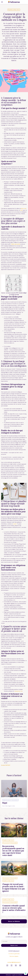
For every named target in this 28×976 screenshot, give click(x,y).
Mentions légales (14, 956)
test (21, 210)
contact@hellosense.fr (14, 962)
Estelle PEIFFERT (5, 765)
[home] (14, 2)
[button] (2, 2)
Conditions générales (14, 953)
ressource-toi (18, 691)
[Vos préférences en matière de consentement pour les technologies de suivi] (25, 973)
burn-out (23, 208)
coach (15, 524)
